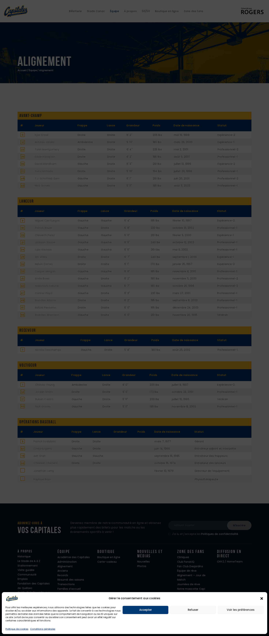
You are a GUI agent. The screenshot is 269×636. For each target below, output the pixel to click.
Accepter (145, 610)
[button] (262, 598)
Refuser (193, 610)
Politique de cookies (16, 629)
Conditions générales (42, 629)
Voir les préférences (241, 610)
